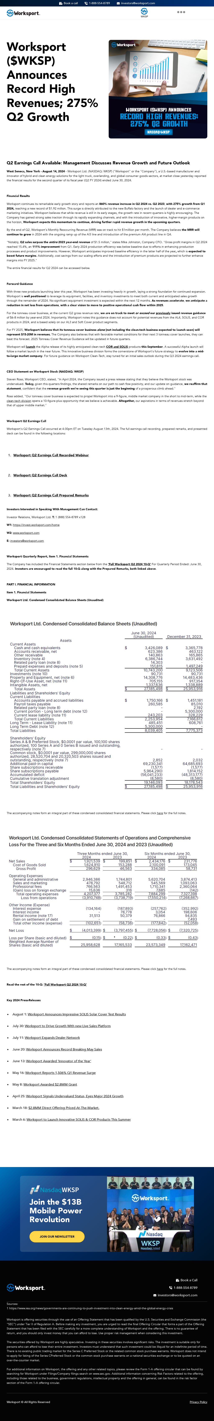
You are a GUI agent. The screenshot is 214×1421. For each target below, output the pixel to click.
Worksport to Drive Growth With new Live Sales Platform (68, 1026)
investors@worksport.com (27, 541)
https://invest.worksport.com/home (36, 525)
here (160, 813)
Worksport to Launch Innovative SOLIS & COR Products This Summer (79, 1119)
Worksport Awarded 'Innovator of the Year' (58, 1061)
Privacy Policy (198, 1402)
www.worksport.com (26, 533)
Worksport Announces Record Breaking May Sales (64, 1049)
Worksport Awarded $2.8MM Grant (50, 1084)
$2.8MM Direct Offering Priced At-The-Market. (63, 1108)
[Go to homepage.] (26, 1288)
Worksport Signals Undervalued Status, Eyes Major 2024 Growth (75, 1096)
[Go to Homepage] (23, 13)
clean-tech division (19, 401)
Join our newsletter (57, 1237)
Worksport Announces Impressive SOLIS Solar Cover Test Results (77, 1014)
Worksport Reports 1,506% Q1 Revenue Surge (60, 1073)
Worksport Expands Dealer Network (52, 1037)
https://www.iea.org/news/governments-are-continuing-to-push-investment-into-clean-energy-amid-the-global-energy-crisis (91, 1308)
